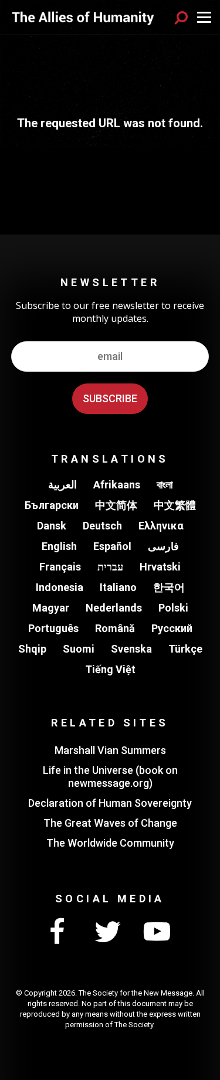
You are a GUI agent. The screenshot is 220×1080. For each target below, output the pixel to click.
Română (115, 628)
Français (60, 567)
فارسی (163, 546)
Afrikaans (116, 484)
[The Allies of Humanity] (83, 17)
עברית (110, 567)
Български (52, 505)
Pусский (171, 628)
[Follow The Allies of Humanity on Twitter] (107, 932)
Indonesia (59, 587)
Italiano (118, 587)
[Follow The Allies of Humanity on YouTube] (157, 932)
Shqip (32, 649)
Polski (173, 608)
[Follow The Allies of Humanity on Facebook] (57, 932)
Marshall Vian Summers (110, 750)
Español (112, 546)
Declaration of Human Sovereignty (110, 803)
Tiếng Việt (110, 669)
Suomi (78, 649)
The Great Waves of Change (110, 823)
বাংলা (164, 484)
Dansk (51, 525)
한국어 (169, 587)
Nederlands (114, 608)
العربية (62, 484)
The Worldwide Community (110, 843)
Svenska (131, 649)
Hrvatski (160, 567)
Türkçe (185, 649)
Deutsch (102, 525)
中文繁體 (175, 505)
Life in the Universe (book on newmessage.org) (110, 776)
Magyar (50, 608)
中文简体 (116, 505)
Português (53, 628)
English (59, 546)
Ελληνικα (161, 525)
